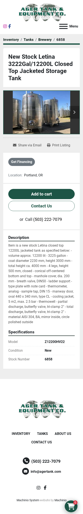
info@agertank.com (46, 472)
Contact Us (41, 205)
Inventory (21, 434)
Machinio (60, 500)
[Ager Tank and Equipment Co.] (41, 409)
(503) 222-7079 (47, 219)
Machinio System (28, 500)
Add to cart (41, 194)
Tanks (42, 434)
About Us (63, 434)
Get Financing (21, 162)
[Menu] (63, 26)
